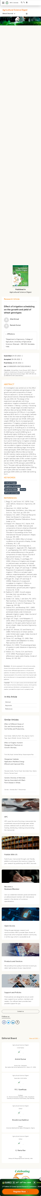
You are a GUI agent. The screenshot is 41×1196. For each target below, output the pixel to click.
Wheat (22, 489)
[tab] (20, 334)
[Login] (27, 2)
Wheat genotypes (12, 493)
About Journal (8, 13)
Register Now (19, 1191)
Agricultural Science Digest (15, 10)
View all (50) (34, 1038)
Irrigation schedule (12, 486)
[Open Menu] (3, 2)
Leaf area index (11, 489)
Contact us (20, 1011)
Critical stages (10, 483)
